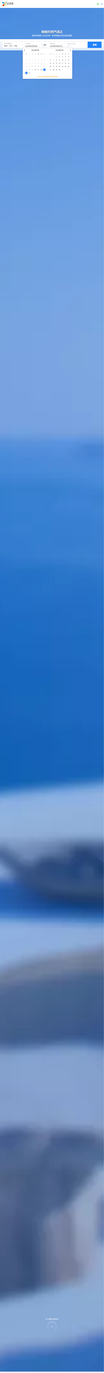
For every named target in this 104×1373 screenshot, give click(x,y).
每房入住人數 (71, 44)
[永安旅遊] (7, 4)
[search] (32, 46)
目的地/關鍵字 (8, 43)
